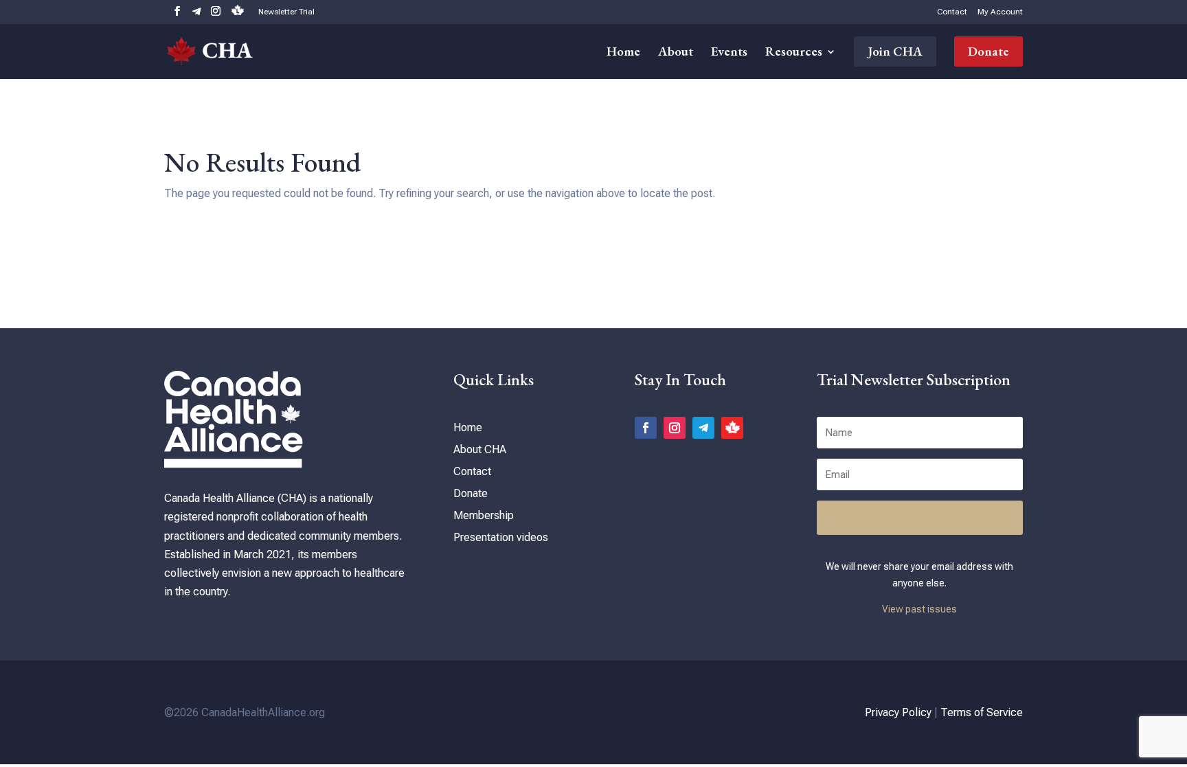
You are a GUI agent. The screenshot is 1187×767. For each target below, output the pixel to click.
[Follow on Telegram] (703, 428)
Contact (952, 12)
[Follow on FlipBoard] (732, 428)
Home (623, 53)
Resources (793, 53)
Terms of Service (981, 712)
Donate (988, 51)
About (675, 53)
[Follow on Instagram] (675, 428)
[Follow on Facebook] (646, 428)
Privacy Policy (898, 712)
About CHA (479, 449)
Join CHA (895, 51)
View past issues (919, 609)
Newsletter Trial (286, 12)
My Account (1000, 12)
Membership (483, 515)
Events (729, 53)
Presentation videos (500, 537)
